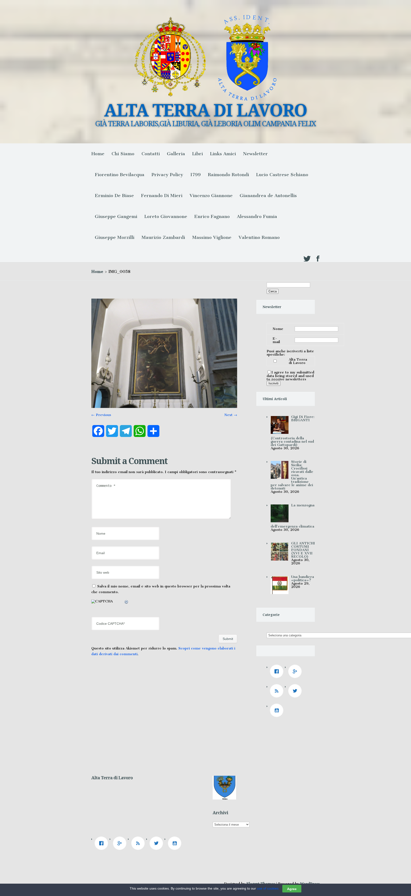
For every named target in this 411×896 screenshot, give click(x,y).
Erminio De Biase (114, 195)
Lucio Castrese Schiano (282, 174)
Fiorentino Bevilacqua (119, 174)
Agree (292, 889)
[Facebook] (278, 671)
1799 (195, 174)
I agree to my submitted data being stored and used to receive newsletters (290, 375)
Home (97, 153)
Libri (197, 153)
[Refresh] (126, 603)
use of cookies (268, 888)
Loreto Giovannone (165, 216)
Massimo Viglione (211, 237)
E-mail (276, 340)
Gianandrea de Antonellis (268, 195)
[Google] (296, 671)
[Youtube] (278, 710)
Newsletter (255, 153)
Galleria (176, 153)
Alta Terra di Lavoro (298, 361)
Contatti (151, 153)
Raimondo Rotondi (228, 174)
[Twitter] (296, 691)
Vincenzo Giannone (211, 195)
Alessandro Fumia (257, 216)
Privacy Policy (167, 174)
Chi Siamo (123, 153)
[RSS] (278, 691)
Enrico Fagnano (212, 216)
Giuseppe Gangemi (116, 216)
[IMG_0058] (164, 407)
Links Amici (223, 153)
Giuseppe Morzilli (114, 237)
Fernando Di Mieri (161, 195)
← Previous (101, 415)
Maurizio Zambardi (163, 237)
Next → (230, 415)
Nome (278, 329)
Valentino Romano (259, 237)
